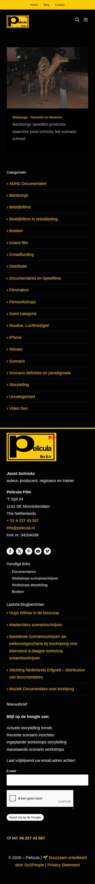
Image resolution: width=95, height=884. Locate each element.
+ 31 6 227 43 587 (23, 520)
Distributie (18, 266)
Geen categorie (22, 314)
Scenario (17, 361)
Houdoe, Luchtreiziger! (29, 325)
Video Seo (18, 408)
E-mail (12, 771)
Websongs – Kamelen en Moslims (37, 117)
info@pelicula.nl (21, 528)
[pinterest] (28, 551)
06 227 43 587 (32, 838)
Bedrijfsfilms (20, 207)
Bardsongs (18, 195)
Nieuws (15, 349)
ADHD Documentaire (27, 183)
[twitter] (19, 551)
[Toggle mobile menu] (86, 19)
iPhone (15, 337)
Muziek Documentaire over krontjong (41, 689)
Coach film (18, 243)
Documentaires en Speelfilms (35, 278)
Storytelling (19, 384)
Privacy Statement (64, 865)
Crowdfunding (21, 254)
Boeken (16, 231)
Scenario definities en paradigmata (39, 373)
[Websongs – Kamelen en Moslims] (47, 77)
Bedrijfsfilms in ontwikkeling (33, 219)
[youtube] (38, 551)
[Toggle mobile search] (77, 19)
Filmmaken (19, 290)
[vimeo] (47, 551)
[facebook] (10, 551)
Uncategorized (22, 396)
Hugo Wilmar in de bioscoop (34, 613)
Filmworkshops (22, 302)
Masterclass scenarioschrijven (35, 625)
